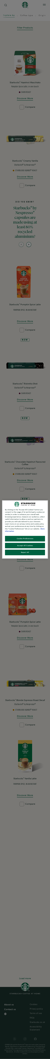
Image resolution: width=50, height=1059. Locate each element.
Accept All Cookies (25, 545)
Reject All (25, 552)
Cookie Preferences (25, 538)
